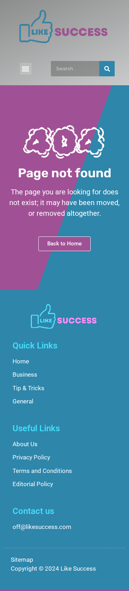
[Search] (107, 68)
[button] (26, 69)
